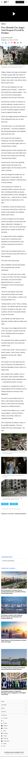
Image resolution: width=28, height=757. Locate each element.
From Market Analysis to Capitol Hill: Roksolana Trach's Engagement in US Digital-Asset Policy (13, 693)
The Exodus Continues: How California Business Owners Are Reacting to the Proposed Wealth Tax (11, 617)
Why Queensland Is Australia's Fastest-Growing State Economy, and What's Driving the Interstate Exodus (13, 591)
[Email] (17, 42)
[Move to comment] (20, 42)
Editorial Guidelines (20, 513)
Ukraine (10, 75)
